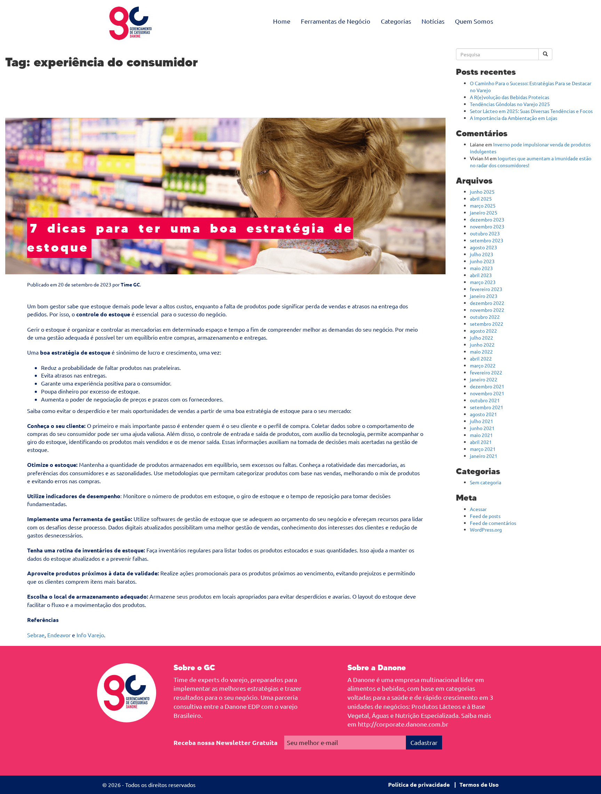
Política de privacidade (419, 784)
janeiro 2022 (483, 379)
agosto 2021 (483, 414)
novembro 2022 (487, 310)
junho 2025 (482, 191)
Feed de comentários (493, 523)
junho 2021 (482, 428)
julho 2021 (481, 421)
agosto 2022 (483, 330)
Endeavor (59, 634)
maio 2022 (481, 351)
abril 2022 (481, 358)
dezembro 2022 (487, 303)
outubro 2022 (485, 317)
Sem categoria (485, 482)
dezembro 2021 (487, 386)
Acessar (478, 509)
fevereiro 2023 (486, 289)
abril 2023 (481, 275)
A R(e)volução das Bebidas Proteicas (509, 97)
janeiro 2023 (483, 296)
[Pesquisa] (545, 54)
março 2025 (483, 205)
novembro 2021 (487, 393)
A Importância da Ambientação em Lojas (513, 118)
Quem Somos (474, 21)
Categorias (396, 21)
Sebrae (36, 634)
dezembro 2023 (487, 219)
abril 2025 (481, 198)
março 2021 (483, 449)
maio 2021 (481, 435)
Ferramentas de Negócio (335, 21)
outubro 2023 (485, 233)
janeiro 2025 (483, 212)
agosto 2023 (483, 247)
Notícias (433, 21)
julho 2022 (481, 337)
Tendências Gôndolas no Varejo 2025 (510, 104)
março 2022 (483, 365)
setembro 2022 (486, 324)
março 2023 (483, 282)
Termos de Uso (479, 784)
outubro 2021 (485, 400)
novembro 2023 (487, 226)
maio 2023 (481, 268)
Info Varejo (90, 634)
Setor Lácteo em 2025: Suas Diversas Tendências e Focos (531, 111)
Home (281, 21)
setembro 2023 (486, 240)
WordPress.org (486, 529)
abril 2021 (481, 442)
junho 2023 (482, 261)
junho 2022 (482, 344)
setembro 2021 (486, 407)
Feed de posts (485, 516)
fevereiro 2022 (486, 372)
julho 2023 (481, 254)
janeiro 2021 (483, 456)
